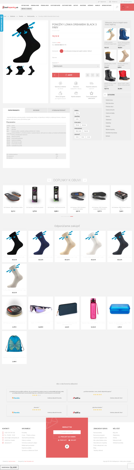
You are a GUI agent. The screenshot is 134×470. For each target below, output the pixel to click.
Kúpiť (108, 36)
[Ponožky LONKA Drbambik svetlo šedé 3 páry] (14, 279)
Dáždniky (108, 123)
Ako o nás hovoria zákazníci (67, 384)
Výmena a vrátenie (60, 86)
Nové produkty (97, 432)
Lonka (58, 42)
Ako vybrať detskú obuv (100, 440)
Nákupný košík (117, 440)
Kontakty (24, 432)
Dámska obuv (110, 103)
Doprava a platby (26, 448)
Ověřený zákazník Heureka (54, 398)
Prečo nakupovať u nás (100, 445)
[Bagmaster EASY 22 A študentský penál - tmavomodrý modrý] (67, 313)
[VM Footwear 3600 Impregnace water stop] (13, 199)
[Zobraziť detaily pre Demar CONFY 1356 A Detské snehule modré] (122, 72)
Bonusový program (99, 435)
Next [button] (85, 180)
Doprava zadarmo (91, 86)
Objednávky (116, 435)
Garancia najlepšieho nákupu (76, 86)
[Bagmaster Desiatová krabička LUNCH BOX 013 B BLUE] (119, 313)
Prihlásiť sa (114, 1)
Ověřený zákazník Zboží (116, 398)
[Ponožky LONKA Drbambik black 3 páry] (14, 246)
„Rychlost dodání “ (97, 407)
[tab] (14, 110)
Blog (94, 448)
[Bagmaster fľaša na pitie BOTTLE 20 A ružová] (93, 313)
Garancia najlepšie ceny (88, 75)
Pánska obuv (109, 106)
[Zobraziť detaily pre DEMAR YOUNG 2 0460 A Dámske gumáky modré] (108, 72)
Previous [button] (49, 180)
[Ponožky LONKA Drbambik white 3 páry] (93, 246)
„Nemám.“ (36, 407)
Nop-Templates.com (29, 461)
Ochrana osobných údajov (29, 443)
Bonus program (60, 95)
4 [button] (71, 216)
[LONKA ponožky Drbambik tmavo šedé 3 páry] (119, 246)
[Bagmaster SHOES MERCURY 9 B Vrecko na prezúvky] (14, 347)
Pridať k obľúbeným (93, 75)
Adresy (115, 437)
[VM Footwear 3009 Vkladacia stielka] (99, 199)
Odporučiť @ (97, 75)
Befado (108, 136)
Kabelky (108, 126)
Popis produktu (13, 110)
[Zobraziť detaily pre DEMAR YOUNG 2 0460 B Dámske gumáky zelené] (112, 72)
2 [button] (65, 216)
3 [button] (68, 216)
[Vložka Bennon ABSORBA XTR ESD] (34, 199)
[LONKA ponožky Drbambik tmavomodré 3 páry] (40, 246)
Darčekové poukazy (111, 132)
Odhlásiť (73, 440)
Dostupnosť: (55, 51)
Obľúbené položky (118, 443)
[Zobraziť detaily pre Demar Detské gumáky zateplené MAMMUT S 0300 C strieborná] (124, 31)
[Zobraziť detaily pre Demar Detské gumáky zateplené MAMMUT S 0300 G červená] (122, 31)
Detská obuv (109, 100)
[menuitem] (31, 432)
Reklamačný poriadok (28, 445)
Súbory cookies (26, 440)
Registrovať (103, 1)
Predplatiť (63, 440)
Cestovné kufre (110, 110)
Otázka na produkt (59, 110)
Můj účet (115, 432)
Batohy (108, 116)
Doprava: (54, 57)
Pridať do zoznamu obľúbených (112, 36)
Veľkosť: (55, 63)
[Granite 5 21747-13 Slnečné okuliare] (40, 313)
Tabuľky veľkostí (98, 450)
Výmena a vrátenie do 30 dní (30, 450)
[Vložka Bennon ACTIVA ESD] (56, 199)
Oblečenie (108, 119)
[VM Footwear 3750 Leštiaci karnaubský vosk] (14, 313)
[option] (13, 199)
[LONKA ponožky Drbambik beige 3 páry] (67, 246)
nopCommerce (11, 461)
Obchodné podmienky (28, 437)
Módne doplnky (110, 129)
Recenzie (36, 110)
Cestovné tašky (110, 113)
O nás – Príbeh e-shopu (28, 435)
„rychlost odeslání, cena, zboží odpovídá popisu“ (97, 391)
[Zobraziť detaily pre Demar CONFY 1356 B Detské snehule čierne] (126, 72)
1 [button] (62, 216)
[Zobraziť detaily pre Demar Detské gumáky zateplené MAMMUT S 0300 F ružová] (119, 31)
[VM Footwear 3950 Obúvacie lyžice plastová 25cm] (78, 199)
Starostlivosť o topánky (100, 443)
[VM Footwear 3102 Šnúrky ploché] (121, 199)
